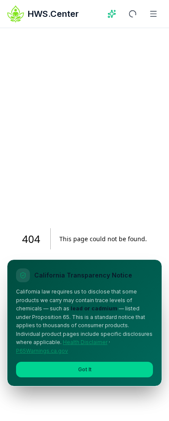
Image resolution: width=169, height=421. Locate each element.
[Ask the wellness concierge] (111, 13)
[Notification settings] (132, 13)
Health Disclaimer (85, 342)
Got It (84, 369)
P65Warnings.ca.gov (42, 351)
